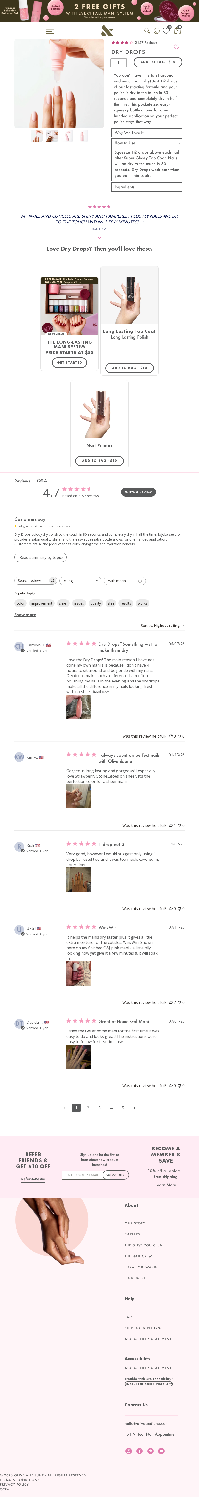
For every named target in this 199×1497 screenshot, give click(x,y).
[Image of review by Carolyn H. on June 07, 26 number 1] (78, 707)
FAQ (129, 1317)
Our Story (135, 1223)
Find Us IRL (135, 1278)
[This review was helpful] (171, 736)
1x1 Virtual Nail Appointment (151, 1434)
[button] (149, 1383)
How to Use (125, 142)
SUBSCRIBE (116, 1175)
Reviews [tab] (22, 481)
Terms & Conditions (20, 1480)
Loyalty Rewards (141, 1267)
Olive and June (29, 1475)
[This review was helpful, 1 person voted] (171, 825)
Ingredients (124, 186)
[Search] (147, 33)
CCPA (4, 1489)
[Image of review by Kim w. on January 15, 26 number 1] (78, 796)
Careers (132, 1234)
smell (63, 603)
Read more (101, 691)
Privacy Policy (14, 1484)
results (126, 603)
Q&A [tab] (42, 480)
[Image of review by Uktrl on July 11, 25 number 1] (78, 973)
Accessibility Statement (148, 1339)
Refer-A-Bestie (33, 1178)
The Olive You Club (143, 1245)
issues (79, 603)
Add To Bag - (133, 368)
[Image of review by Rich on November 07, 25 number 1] (78, 879)
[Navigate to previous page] (64, 1108)
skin (111, 603)
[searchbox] (31, 580)
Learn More (165, 1184)
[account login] (157, 31)
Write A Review (138, 492)
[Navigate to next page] (134, 1108)
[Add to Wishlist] (176, 47)
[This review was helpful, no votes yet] (171, 908)
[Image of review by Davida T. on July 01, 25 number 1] (78, 1057)
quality (96, 603)
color (21, 603)
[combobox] (80, 581)
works (142, 603)
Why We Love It (129, 132)
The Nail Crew (138, 1256)
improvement (41, 603)
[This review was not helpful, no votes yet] (179, 736)
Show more (25, 614)
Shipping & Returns (144, 1328)
